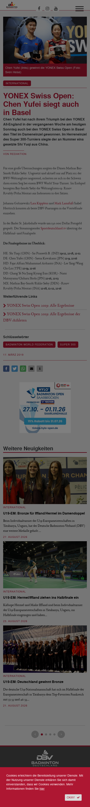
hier (42, 789)
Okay (71, 797)
